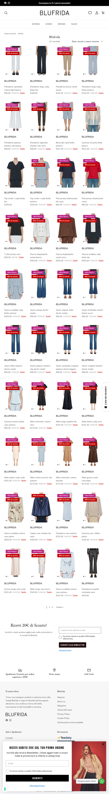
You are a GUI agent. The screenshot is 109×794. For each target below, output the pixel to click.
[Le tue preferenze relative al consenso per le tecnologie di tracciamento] (5, 789)
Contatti (9, 738)
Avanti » (60, 607)
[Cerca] (6, 13)
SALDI (74, 24)
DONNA (36, 24)
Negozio (61, 697)
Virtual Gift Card (64, 710)
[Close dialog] (103, 744)
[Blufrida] (54, 13)
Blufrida (20, 34)
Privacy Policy (63, 714)
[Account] (96, 13)
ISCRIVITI (37, 778)
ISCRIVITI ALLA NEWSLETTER (72, 645)
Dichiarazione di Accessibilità (70, 722)
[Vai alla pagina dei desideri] (90, 13)
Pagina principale (10, 34)
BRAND (61, 24)
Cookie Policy (63, 718)
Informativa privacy (65, 650)
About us (61, 701)
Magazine (61, 705)
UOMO (48, 24)
